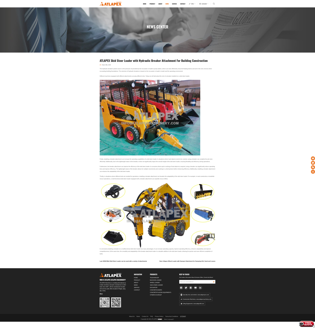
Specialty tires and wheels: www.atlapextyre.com (196, 294)
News (138, 316)
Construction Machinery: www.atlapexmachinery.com (197, 299)
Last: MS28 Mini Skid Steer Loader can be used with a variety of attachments (123, 261)
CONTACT (182, 4)
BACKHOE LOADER (155, 280)
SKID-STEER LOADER (156, 285)
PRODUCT (152, 4)
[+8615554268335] (313, 163)
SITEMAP (183, 316)
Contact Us (145, 316)
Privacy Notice (159, 316)
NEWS (167, 4)
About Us (132, 316)
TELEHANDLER (154, 277)
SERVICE (174, 4)
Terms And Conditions (171, 316)
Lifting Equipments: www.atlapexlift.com (193, 303)
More (101, 293)
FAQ (151, 316)
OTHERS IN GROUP (156, 295)
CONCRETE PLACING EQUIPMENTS (160, 292)
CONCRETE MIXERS (156, 290)
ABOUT (160, 4)
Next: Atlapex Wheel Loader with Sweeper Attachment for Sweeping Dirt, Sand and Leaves (187, 261)
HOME (144, 4)
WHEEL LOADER (155, 282)
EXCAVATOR (153, 287)
